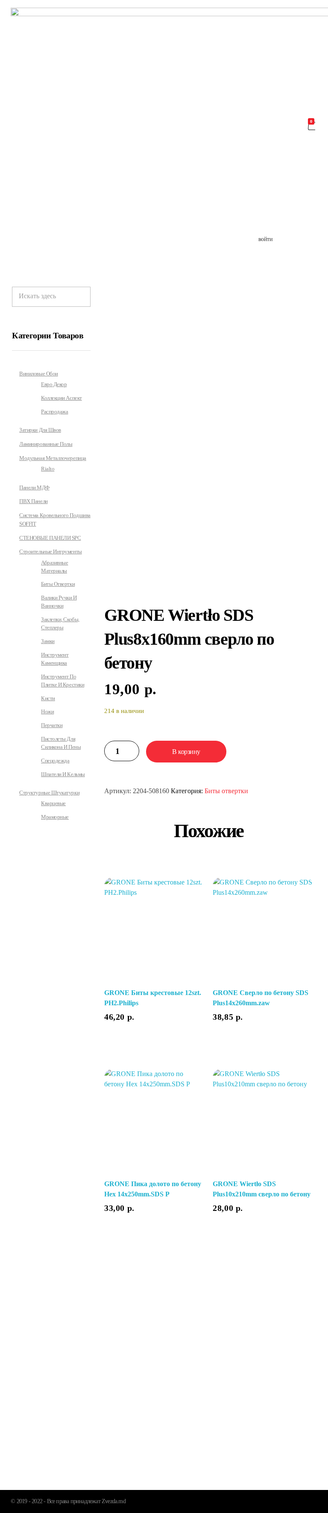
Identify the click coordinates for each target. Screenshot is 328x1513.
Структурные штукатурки (49, 792)
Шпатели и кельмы (63, 774)
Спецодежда (55, 761)
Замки (48, 641)
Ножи (47, 712)
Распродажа (54, 412)
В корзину (186, 751)
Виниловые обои (38, 373)
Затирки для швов (40, 430)
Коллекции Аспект (61, 398)
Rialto (47, 469)
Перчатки (51, 725)
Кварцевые (53, 803)
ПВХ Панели (33, 501)
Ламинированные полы (45, 444)
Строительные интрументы (50, 551)
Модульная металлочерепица (52, 458)
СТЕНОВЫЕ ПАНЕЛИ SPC (50, 538)
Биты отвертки (226, 790)
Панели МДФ (34, 487)
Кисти (48, 698)
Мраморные (55, 817)
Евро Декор (54, 384)
